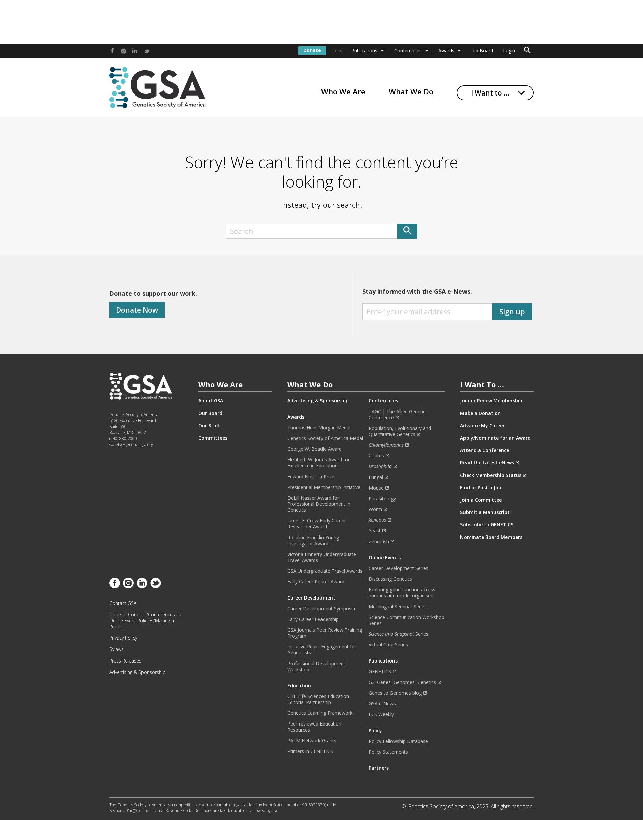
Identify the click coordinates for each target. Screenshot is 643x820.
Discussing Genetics (390, 579)
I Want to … (490, 93)
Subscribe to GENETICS (486, 525)
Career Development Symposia (321, 609)
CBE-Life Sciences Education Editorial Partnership (318, 699)
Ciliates (376, 456)
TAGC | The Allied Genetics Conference (398, 414)
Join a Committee (481, 500)
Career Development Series (398, 568)
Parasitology (382, 499)
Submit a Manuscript (485, 512)
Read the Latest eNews (487, 463)
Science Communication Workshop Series (406, 620)
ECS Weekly (381, 714)
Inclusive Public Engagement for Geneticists (321, 650)
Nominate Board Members (491, 537)
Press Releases (125, 661)
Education (299, 686)
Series (398, 634)
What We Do (411, 91)
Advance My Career (482, 426)
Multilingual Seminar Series (398, 607)
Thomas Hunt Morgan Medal (318, 428)
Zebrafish (379, 542)
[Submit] (407, 231)
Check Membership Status (490, 475)
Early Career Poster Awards (317, 582)
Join (337, 50)
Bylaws (116, 649)
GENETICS (380, 672)
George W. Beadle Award (314, 449)
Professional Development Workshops (316, 666)
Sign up (512, 311)
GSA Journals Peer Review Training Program (324, 633)
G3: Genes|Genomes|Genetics (402, 682)
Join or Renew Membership (491, 401)
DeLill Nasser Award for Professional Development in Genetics (318, 504)
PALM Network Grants (311, 741)
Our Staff (209, 426)
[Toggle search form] (527, 51)
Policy (375, 731)
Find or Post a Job (480, 488)
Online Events (385, 558)
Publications (364, 50)
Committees (212, 438)
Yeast (375, 531)
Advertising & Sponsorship (137, 672)
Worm (375, 509)
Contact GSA (122, 603)
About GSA (210, 401)
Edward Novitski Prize (310, 477)
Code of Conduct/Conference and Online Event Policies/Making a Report (146, 621)
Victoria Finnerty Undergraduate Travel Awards (321, 557)
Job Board (482, 50)
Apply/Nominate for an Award (495, 438)
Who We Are (343, 91)
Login (509, 50)
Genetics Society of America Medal (325, 438)
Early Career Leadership (313, 619)
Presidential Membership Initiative (323, 487)
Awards (446, 50)
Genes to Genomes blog (395, 693)
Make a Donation (480, 413)
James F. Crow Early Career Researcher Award (316, 524)
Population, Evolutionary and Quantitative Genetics (400, 431)
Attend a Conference (484, 450)
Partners (379, 768)
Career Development (311, 598)
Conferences (408, 50)
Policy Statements (388, 752)
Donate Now (137, 310)
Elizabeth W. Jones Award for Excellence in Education (318, 463)
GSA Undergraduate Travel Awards (324, 571)
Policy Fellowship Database (398, 741)
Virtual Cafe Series (388, 645)
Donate (312, 50)
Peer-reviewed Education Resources (314, 727)
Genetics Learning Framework (319, 713)
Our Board (210, 413)
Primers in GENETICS (310, 751)
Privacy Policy (123, 638)
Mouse (376, 488)
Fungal (376, 477)
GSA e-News (382, 704)
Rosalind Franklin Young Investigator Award (313, 540)
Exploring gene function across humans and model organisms (402, 593)
